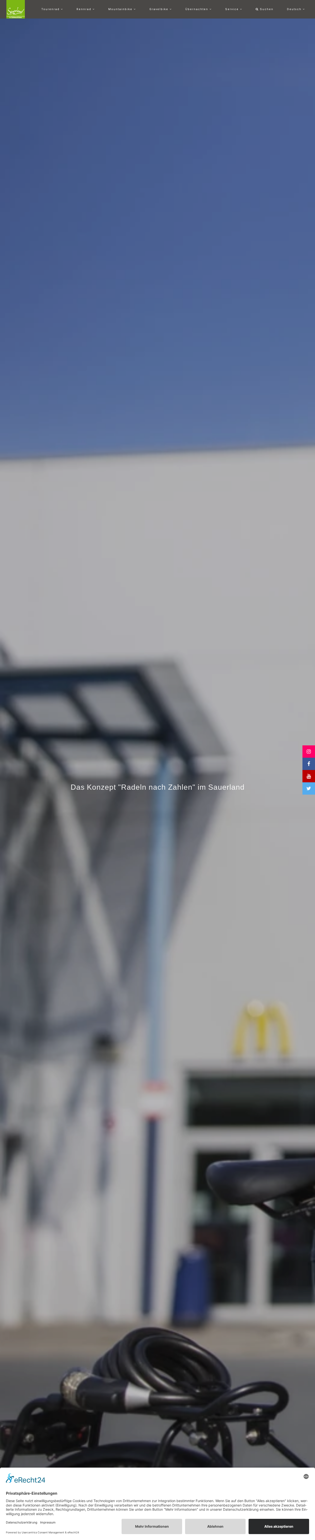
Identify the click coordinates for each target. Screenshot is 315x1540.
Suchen (266, 9)
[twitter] (308, 788)
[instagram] (308, 751)
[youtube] (308, 776)
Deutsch (295, 9)
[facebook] (308, 764)
